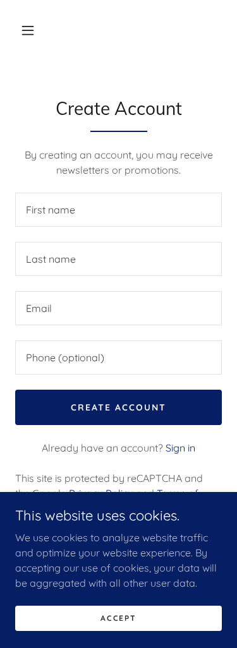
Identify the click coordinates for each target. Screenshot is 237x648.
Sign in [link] (180, 447)
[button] (27, 30)
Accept (118, 618)
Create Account (118, 407)
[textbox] (118, 210)
